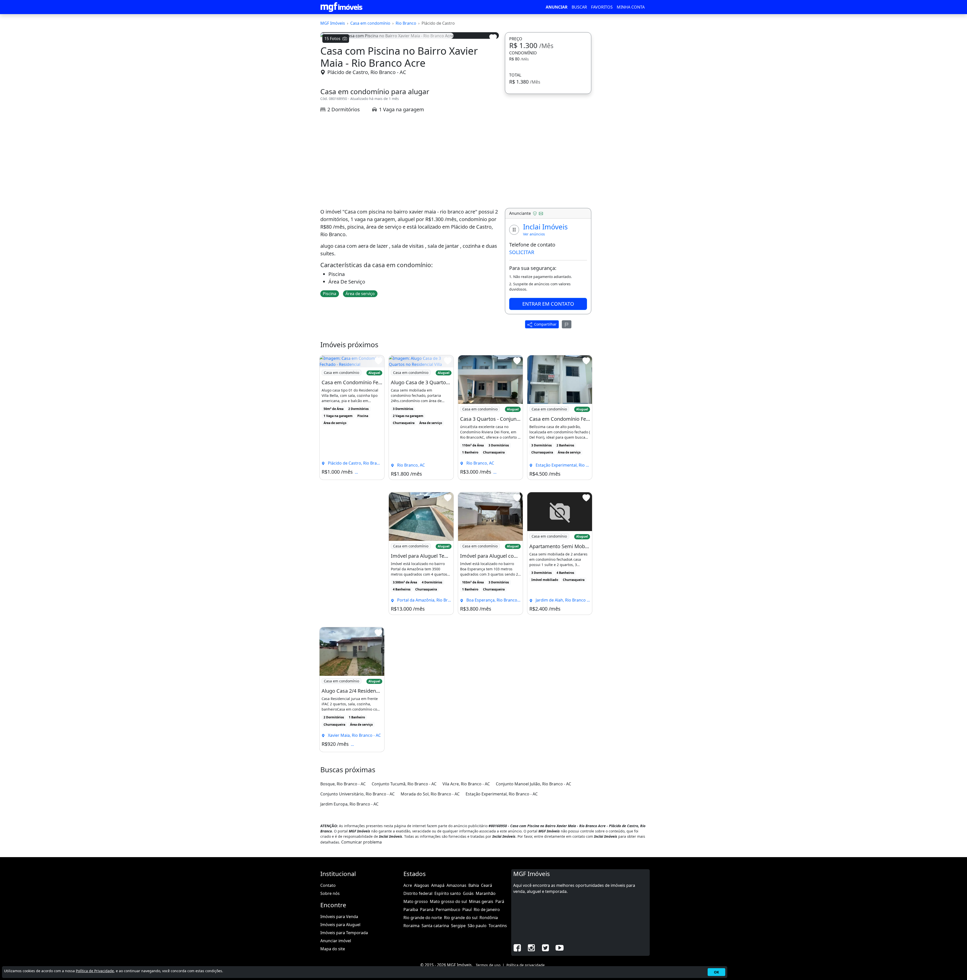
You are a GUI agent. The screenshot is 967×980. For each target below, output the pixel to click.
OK (716, 972)
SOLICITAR (521, 252)
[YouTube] (560, 947)
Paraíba (410, 909)
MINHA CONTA (631, 7)
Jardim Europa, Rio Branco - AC (349, 804)
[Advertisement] (409, 160)
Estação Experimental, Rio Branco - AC (502, 794)
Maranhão (486, 893)
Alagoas (421, 885)
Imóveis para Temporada (344, 932)
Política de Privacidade (95, 970)
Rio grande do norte (422, 917)
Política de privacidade (525, 965)
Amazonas (456, 885)
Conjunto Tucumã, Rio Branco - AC (404, 784)
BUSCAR (579, 7)
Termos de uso (488, 965)
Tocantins (498, 925)
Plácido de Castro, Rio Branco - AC (366, 72)
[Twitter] (545, 947)
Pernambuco (448, 909)
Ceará (486, 885)
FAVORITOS (602, 7)
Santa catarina (435, 925)
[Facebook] (517, 947)
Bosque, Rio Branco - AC (343, 784)
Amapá (437, 885)
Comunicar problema (361, 842)
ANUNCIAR (557, 7)
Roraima (411, 925)
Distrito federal (417, 893)
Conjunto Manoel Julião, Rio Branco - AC (533, 784)
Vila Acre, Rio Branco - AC (466, 784)
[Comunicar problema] (566, 324)
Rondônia (488, 917)
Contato (328, 885)
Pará (499, 901)
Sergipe (458, 925)
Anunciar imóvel (335, 940)
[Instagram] (531, 947)
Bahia (473, 885)
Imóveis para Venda (339, 916)
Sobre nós (330, 893)
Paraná (427, 909)
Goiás (468, 893)
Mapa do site (332, 949)
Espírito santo (447, 893)
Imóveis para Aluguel (340, 924)
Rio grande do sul (460, 917)
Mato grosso (415, 901)
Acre (407, 885)
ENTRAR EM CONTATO (548, 303)
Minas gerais (481, 901)
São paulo (477, 925)
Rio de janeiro (487, 909)
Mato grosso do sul (448, 901)
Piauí (467, 909)
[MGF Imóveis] (341, 7)
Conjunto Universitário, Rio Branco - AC (357, 794)
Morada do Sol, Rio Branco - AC (430, 794)
